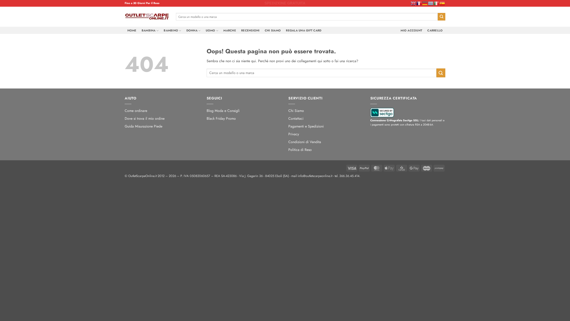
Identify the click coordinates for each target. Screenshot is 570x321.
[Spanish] (442, 3)
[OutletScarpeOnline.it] (147, 17)
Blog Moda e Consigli (223, 110)
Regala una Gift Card (303, 30)
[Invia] (441, 17)
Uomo (210, 30)
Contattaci (295, 118)
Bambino (171, 30)
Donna (191, 30)
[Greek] (431, 3)
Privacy (293, 134)
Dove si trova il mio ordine (145, 118)
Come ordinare (136, 110)
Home (131, 30)
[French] (419, 3)
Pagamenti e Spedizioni (306, 126)
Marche (229, 30)
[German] (425, 3)
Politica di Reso (300, 149)
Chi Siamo (273, 30)
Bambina (149, 30)
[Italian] (437, 3)
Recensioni (250, 30)
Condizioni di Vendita (304, 141)
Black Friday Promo (221, 118)
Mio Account (411, 30)
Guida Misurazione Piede (143, 126)
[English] (413, 3)
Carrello (435, 30)
